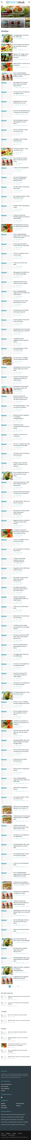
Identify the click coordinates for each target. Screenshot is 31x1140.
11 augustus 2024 (17, 621)
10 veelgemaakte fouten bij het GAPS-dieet (20, 36)
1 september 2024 (17, 353)
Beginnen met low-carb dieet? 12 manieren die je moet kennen (21, 521)
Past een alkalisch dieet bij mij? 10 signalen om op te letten (20, 712)
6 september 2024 (17, 306)
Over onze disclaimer (6, 1084)
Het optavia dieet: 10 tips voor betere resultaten (21, 502)
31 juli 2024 (26, 783)
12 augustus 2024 (17, 603)
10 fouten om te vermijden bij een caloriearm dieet (21, 683)
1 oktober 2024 (17, 249)
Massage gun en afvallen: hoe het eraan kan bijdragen (21, 273)
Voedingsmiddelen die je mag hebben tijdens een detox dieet (21, 845)
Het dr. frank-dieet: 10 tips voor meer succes (20, 130)
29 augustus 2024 (17, 383)
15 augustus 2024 (17, 573)
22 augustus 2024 (17, 479)
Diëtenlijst (3, 1105)
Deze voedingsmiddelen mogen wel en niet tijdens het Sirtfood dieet (21, 292)
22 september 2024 (17, 268)
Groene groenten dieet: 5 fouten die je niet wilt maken (21, 244)
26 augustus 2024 (17, 431)
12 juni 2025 (26, 59)
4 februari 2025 (17, 153)
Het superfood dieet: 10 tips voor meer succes (21, 797)
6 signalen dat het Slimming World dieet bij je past (20, 977)
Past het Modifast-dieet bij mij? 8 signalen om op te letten (20, 121)
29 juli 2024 (26, 821)
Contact (3, 1090)
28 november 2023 (12, 1040)
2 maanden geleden (13, 999)
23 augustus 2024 (17, 458)
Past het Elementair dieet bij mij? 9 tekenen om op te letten (21, 474)
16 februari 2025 (17, 144)
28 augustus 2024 (17, 393)
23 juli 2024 (26, 932)
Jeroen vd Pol (19, 104)
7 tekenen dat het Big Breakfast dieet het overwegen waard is (19, 560)
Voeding (18, 1105)
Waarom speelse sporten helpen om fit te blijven (12, 1119)
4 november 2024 (17, 201)
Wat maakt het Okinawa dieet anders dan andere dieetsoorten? (21, 512)
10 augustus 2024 (17, 641)
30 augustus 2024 (17, 362)
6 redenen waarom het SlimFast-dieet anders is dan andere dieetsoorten (20, 827)
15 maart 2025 (26, 125)
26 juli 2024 (26, 857)
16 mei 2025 (26, 78)
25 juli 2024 (25, 885)
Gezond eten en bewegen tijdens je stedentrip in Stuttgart (14, 1122)
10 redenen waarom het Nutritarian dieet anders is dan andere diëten (20, 588)
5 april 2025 (26, 95)
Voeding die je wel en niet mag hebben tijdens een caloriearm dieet (21, 912)
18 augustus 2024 (17, 536)
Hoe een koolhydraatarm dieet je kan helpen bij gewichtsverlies (20, 178)
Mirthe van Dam (19, 38)
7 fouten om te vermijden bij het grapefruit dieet (21, 664)
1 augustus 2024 (17, 764)
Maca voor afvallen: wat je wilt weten (17, 1015)
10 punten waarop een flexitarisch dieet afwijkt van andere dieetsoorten (21, 902)
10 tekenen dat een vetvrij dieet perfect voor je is (20, 301)
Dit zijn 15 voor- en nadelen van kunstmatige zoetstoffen (21, 702)
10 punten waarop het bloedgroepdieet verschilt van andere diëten (21, 216)
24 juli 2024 (26, 915)
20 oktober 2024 (17, 210)
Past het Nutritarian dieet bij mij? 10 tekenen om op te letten (21, 46)
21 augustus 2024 (17, 488)
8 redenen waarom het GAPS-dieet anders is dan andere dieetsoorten (21, 636)
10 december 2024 (17, 184)
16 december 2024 (17, 171)
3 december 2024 (17, 192)
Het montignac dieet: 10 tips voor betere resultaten (21, 854)
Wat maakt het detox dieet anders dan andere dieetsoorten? (20, 579)
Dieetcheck (13, 1137)
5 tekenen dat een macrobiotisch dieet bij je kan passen (21, 426)
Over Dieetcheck (5, 1088)
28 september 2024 (17, 258)
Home (2, 1133)
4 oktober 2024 (17, 241)
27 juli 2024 (26, 838)
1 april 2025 (25, 104)
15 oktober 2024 (17, 230)
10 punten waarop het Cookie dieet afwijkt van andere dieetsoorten (21, 483)
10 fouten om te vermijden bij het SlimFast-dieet (21, 92)
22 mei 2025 (26, 67)
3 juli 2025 (25, 49)
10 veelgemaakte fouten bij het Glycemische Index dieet (21, 225)
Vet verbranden (20, 1103)
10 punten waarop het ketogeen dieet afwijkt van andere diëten (20, 598)
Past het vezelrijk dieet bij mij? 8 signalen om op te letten (20, 646)
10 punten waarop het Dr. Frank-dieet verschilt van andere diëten (20, 674)
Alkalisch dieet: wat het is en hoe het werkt (19, 1020)
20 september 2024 (17, 277)
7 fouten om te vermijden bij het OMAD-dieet (21, 835)
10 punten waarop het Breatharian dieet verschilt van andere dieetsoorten (20, 397)
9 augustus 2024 (17, 659)
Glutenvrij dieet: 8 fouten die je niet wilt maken (21, 320)
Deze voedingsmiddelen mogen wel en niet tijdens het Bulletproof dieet (21, 74)
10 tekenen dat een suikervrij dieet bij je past (21, 454)
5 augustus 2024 (17, 718)
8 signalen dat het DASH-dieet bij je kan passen (21, 568)
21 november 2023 (12, 1053)
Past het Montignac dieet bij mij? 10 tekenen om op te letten (21, 921)
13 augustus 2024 (17, 594)
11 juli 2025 (26, 38)
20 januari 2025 (17, 164)
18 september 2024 (17, 286)
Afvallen (5, 11)
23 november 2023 (12, 1058)
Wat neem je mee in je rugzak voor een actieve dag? (13, 1124)
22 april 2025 (26, 87)
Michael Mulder (19, 59)
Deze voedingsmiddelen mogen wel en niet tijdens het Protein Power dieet (21, 235)
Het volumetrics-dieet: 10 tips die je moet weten (21, 197)
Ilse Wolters (18, 49)
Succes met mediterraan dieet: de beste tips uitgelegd (21, 939)
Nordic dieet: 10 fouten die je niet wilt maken (21, 616)
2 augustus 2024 (17, 755)
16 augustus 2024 (17, 554)
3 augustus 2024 (17, 747)
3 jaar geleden (12, 1022)
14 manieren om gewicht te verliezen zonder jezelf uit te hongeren (21, 722)
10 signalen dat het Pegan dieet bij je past (20, 140)
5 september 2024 (17, 324)
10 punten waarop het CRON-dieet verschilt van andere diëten (21, 732)
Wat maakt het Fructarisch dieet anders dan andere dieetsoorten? (20, 84)
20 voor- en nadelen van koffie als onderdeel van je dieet (21, 444)
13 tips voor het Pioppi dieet (21, 167)
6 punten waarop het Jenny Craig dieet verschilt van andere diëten (20, 378)
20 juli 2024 (25, 980)
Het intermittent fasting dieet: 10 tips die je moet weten (20, 159)
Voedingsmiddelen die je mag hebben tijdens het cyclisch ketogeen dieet (21, 741)
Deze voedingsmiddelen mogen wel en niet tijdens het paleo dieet (21, 779)
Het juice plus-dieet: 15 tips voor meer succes (20, 149)
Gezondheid (4, 1107)
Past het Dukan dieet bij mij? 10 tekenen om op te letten (21, 750)
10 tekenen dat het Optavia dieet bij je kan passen (20, 311)
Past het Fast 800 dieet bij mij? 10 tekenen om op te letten (21, 111)
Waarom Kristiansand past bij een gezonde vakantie (13, 1114)
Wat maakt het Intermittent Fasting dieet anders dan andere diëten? (21, 388)
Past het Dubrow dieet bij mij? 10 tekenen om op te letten (21, 492)
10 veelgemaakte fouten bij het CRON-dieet (20, 655)
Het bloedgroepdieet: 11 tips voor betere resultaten (21, 406)
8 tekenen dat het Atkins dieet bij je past (20, 760)
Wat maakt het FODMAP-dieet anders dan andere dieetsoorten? (11, 25)
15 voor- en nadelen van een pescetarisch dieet (21, 540)
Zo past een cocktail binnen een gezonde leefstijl (12, 1117)
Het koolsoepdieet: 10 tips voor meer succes (20, 349)
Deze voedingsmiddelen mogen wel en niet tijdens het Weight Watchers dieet (21, 874)
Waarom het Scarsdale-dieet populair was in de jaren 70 (21, 807)
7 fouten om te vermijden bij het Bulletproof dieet (21, 892)
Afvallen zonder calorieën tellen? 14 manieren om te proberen (20, 464)
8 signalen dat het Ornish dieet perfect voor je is (20, 102)
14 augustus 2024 (17, 584)
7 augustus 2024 (17, 688)
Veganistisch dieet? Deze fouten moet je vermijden (20, 282)
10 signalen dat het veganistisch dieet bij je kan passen (20, 340)
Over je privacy (4, 1086)
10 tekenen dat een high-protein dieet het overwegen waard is (21, 627)
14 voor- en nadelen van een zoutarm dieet (21, 254)
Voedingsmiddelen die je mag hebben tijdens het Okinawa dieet (21, 959)
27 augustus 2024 (17, 402)
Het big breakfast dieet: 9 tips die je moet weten (21, 693)
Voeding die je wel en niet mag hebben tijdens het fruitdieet (21, 330)
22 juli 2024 (26, 972)
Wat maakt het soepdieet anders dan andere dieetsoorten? (20, 949)
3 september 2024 (17, 334)
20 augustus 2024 (17, 496)
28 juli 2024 (26, 830)
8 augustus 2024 (17, 680)
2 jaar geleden (12, 1016)
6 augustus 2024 (17, 697)
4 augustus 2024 (17, 737)
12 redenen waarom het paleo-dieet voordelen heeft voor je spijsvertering (21, 531)
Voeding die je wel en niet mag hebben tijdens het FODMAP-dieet (21, 817)
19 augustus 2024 (17, 506)
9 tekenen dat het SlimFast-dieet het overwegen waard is (21, 883)
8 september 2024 (17, 298)
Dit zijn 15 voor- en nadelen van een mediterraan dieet (20, 358)
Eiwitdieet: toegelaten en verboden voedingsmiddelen (13, 14)
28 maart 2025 (26, 114)
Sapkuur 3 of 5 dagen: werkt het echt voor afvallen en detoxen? (20, 55)
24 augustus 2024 (17, 439)
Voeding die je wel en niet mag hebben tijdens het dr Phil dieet (21, 368)
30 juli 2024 (26, 800)
